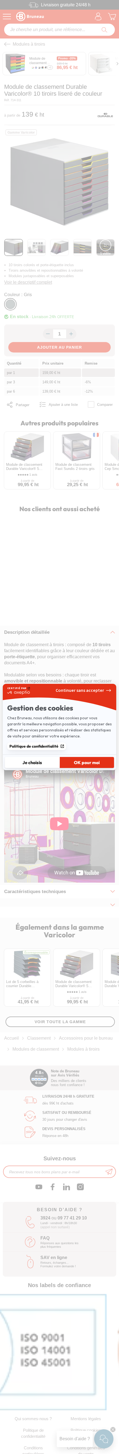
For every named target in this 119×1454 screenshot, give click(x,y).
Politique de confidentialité (33, 746)
